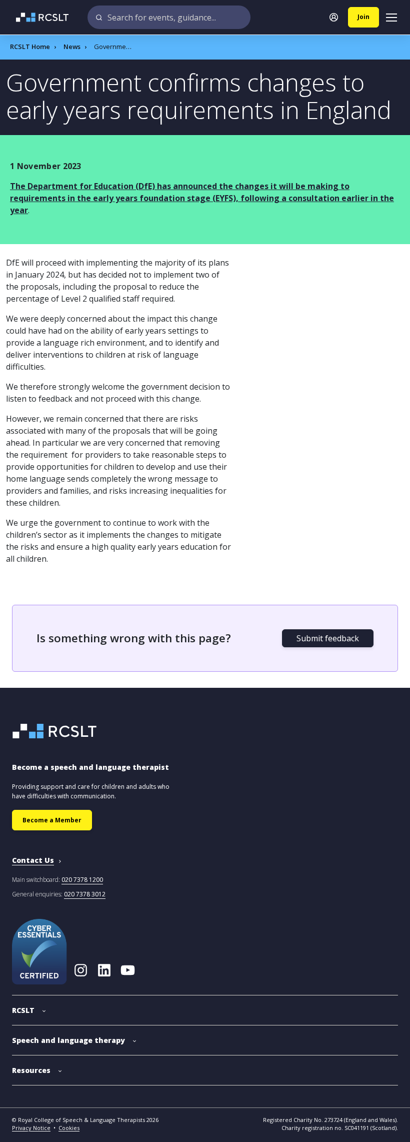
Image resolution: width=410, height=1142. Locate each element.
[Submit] (99, 17)
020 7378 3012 (85, 894)
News (72, 46)
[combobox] (169, 17)
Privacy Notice (31, 1127)
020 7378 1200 (82, 879)
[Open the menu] (391, 17)
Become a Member (52, 820)
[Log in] (334, 17)
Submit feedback (327, 638)
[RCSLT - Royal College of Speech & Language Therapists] (36, 17)
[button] (29, 1005)
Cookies (69, 1127)
